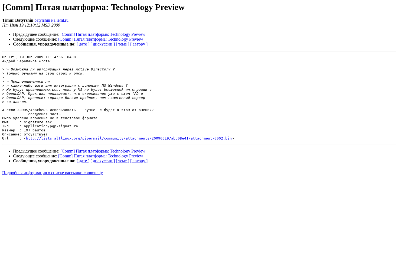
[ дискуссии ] (102, 44)
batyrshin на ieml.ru (51, 20)
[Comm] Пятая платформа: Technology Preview (102, 34)
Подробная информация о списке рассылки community (52, 172)
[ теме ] (122, 44)
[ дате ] (83, 44)
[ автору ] (139, 44)
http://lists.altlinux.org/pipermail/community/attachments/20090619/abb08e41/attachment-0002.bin (129, 138)
